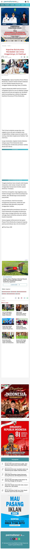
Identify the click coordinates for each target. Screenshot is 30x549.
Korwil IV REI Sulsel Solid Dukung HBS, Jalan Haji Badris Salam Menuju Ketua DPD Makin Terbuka (21, 341)
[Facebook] (11, 539)
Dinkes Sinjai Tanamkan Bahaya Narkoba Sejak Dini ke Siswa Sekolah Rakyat (22, 328)
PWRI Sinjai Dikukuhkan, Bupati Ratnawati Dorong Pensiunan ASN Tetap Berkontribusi (21, 314)
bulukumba (14, 291)
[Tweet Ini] (24, 57)
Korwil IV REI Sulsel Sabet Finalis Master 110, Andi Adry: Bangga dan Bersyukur (16, 480)
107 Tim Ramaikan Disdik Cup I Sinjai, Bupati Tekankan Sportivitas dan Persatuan (7, 314)
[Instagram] (16, 539)
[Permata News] (10, 2)
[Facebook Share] (21, 57)
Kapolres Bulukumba (22, 291)
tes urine (18, 293)
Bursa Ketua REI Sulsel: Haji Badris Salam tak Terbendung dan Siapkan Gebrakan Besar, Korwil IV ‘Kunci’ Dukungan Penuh (8, 341)
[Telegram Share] (24, 298)
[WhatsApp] (19, 539)
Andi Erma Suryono (6, 291)
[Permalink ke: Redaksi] (2, 57)
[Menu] (2, 1)
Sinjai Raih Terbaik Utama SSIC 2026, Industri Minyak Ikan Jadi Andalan (7, 328)
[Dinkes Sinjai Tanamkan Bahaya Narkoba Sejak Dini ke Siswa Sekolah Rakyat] (22, 321)
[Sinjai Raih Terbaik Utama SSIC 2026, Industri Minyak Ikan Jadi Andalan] (8, 321)
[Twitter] (14, 539)
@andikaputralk (18, 544)
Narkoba (4, 293)
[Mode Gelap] (26, 2)
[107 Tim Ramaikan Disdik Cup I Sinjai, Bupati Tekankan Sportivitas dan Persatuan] (8, 307)
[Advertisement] (15, 113)
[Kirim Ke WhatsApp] (27, 57)
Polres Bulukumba (11, 293)
